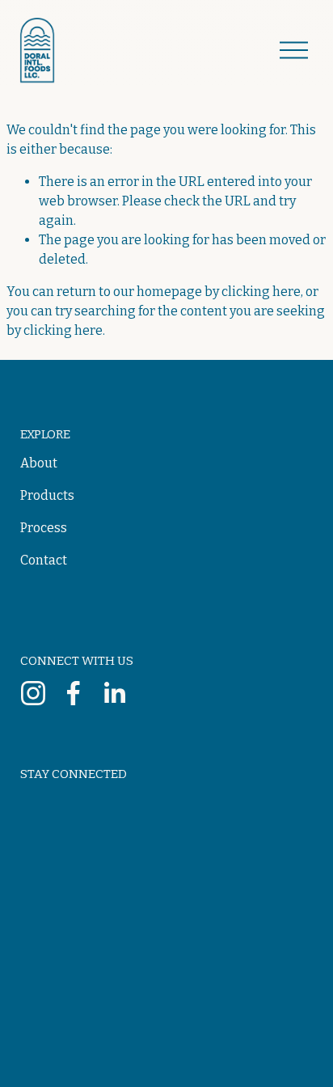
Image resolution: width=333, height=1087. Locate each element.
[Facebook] (73, 693)
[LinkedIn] (114, 693)
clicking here (261, 291)
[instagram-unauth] (33, 693)
